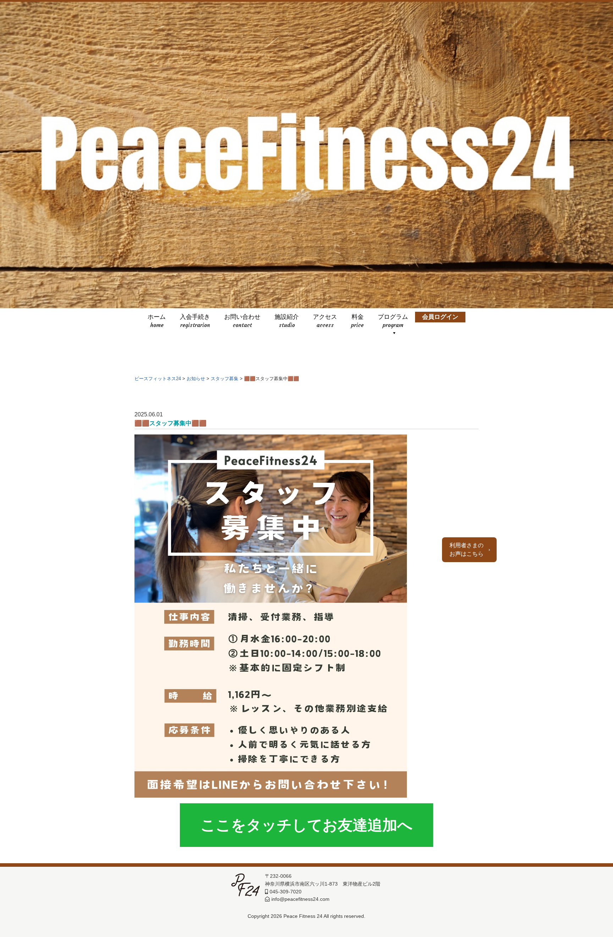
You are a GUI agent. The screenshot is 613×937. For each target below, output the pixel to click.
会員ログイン (440, 318)
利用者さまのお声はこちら (466, 549)
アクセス (325, 318)
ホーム (157, 318)
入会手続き (195, 318)
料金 (357, 318)
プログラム (393, 318)
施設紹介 (287, 318)
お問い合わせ (242, 318)
